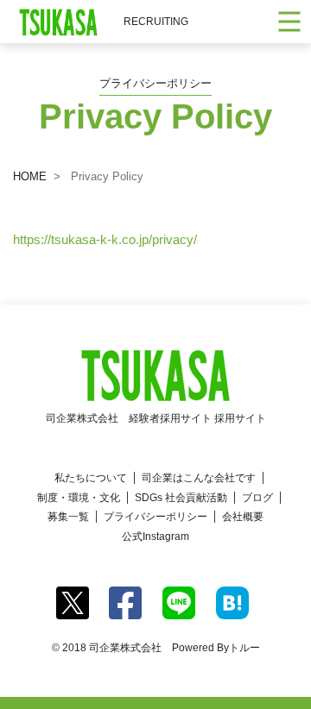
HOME (30, 176)
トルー (244, 648)
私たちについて (90, 478)
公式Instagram (155, 536)
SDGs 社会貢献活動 (181, 498)
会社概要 (242, 517)
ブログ (257, 498)
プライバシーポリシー (155, 517)
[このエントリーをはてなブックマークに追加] (232, 601)
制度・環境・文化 (78, 498)
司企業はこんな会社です (199, 478)
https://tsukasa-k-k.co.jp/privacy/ (105, 239)
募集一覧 (68, 517)
